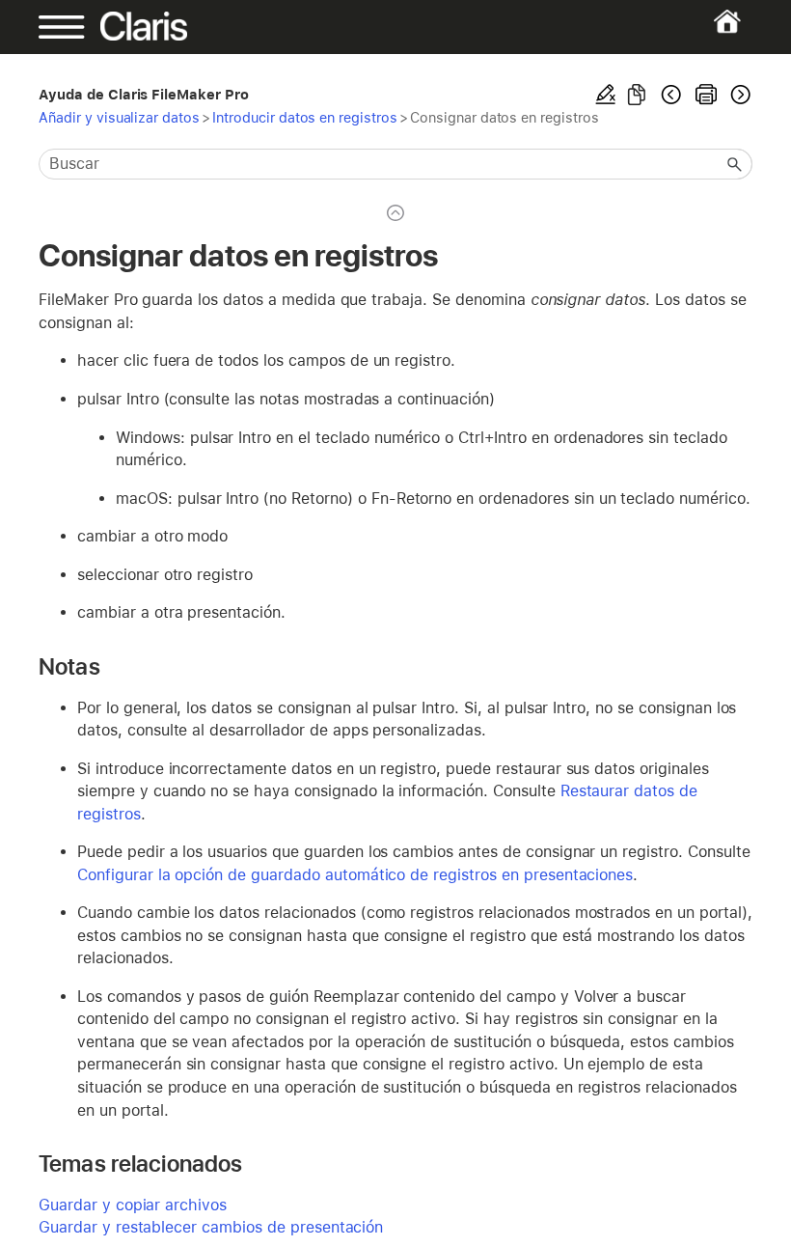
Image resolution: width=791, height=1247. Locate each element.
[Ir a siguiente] (738, 94)
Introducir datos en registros (304, 117)
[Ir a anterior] (671, 94)
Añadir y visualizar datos (119, 117)
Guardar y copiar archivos (133, 1205)
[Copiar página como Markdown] (636, 94)
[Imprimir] (706, 94)
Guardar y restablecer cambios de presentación (211, 1227)
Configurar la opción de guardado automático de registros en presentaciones (355, 875)
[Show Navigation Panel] (73, 27)
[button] (735, 164)
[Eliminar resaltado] (605, 94)
